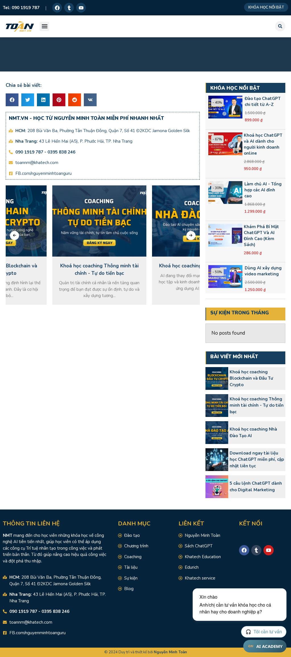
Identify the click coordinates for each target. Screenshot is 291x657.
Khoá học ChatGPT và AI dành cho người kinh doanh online (263, 144)
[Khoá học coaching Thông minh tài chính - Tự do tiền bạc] (216, 405)
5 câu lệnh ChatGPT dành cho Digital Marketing (256, 486)
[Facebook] (57, 8)
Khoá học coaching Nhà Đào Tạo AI (253, 432)
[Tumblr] (69, 8)
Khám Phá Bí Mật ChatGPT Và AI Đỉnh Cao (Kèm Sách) (261, 235)
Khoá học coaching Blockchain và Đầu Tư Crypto (251, 378)
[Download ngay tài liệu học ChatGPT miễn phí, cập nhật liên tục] (216, 459)
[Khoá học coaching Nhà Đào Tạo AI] (216, 432)
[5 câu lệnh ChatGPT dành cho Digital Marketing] (216, 486)
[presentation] (14, 235)
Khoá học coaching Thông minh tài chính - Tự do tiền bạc (257, 405)
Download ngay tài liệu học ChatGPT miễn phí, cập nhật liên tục (257, 459)
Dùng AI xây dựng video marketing (263, 271)
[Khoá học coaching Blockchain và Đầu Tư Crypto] (216, 378)
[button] (44, 26)
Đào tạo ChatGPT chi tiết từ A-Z (262, 101)
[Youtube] (81, 8)
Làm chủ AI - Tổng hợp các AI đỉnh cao (263, 190)
